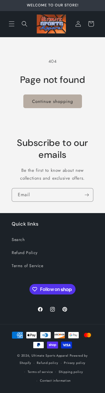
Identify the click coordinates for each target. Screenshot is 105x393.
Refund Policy (25, 253)
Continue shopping (52, 101)
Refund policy (47, 362)
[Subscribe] (86, 195)
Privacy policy (74, 362)
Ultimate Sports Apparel (50, 355)
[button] (11, 23)
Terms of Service (27, 266)
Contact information (55, 380)
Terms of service (40, 371)
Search (18, 239)
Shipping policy (71, 371)
